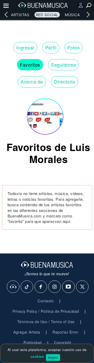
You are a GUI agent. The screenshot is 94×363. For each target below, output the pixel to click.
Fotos (73, 47)
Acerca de (32, 81)
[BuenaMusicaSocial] (13, 287)
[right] (88, 14)
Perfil (50, 47)
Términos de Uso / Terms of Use (46, 321)
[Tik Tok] (27, 287)
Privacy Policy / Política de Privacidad (46, 311)
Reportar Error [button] (65, 332)
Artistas (20, 14)
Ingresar (25, 47)
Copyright (62, 342)
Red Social (47, 14)
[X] (82, 287)
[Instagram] (55, 287)
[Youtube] (68, 287)
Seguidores (63, 64)
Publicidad (33, 342)
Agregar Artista (26, 332)
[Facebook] (41, 287)
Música (72, 14)
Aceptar (53, 357)
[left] (6, 14)
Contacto (46, 300)
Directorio (64, 81)
